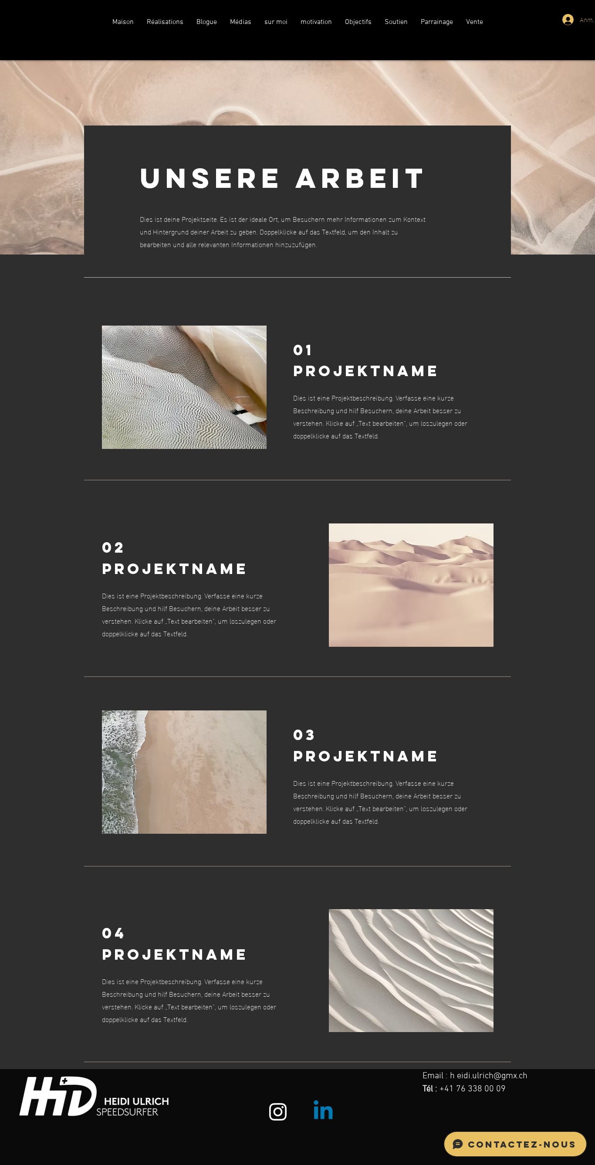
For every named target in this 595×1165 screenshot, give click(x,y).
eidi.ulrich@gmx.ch (492, 1076)
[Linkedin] (323, 1112)
